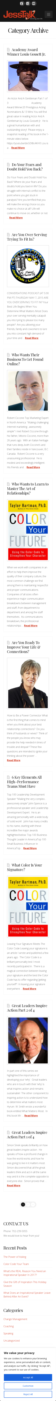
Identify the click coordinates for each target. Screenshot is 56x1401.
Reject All (28, 1394)
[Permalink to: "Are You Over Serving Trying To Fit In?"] (28, 266)
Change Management (15, 1319)
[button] (49, 14)
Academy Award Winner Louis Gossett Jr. (26, 52)
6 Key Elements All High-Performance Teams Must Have (24, 782)
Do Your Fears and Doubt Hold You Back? (24, 166)
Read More (18, 147)
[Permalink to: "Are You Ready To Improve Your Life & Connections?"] (28, 683)
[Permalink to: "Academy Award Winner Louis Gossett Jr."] (28, 76)
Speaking (8, 1333)
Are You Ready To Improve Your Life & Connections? (23, 647)
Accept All (28, 1377)
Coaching (8, 1326)
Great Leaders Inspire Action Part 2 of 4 (27, 1008)
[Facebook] (22, 3)
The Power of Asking (14, 1257)
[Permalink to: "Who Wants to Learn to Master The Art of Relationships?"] (28, 530)
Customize (28, 1385)
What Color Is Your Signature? (24, 867)
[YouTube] (33, 3)
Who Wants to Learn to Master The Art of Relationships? (28, 488)
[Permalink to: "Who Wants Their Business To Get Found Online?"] (28, 391)
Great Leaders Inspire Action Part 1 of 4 (27, 1134)
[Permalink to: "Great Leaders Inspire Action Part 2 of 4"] (28, 1040)
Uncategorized (11, 1340)
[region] (28, 1374)
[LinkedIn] (28, 3)
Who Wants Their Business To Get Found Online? (25, 359)
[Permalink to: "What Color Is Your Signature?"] (28, 907)
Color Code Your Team (16, 1264)
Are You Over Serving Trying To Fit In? (27, 236)
